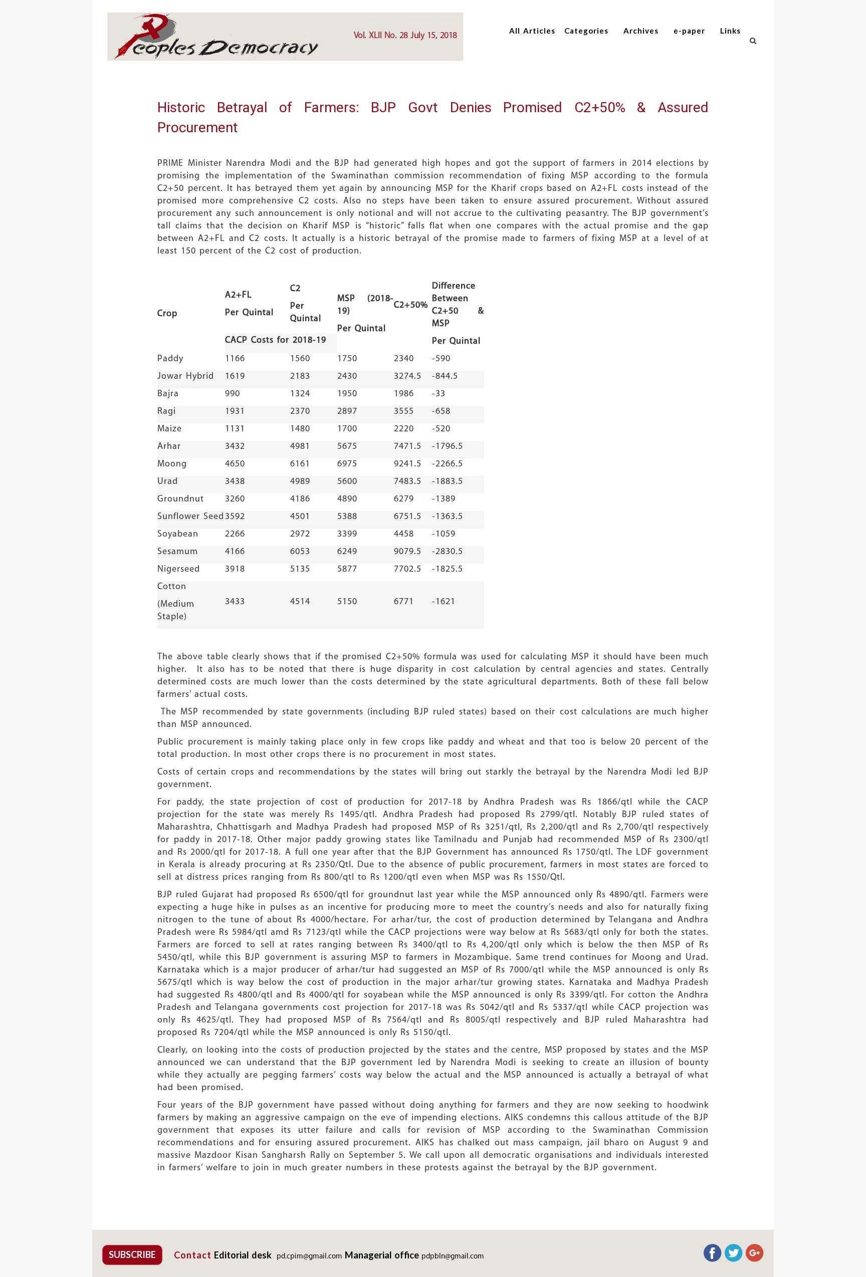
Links (730, 30)
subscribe (132, 1254)
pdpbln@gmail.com (452, 1256)
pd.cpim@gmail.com (309, 1256)
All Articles (532, 30)
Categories (586, 30)
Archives (641, 30)
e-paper (689, 30)
